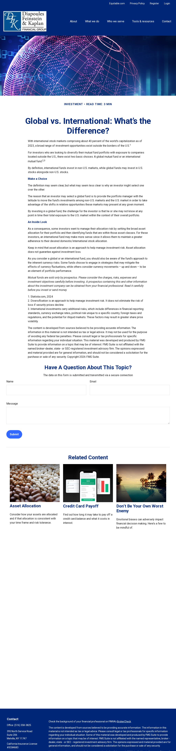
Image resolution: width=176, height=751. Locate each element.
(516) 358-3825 (22, 725)
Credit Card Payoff (80, 506)
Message (12, 403)
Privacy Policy (137, 3)
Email (93, 381)
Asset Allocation (25, 506)
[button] (74, 21)
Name (9, 381)
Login (167, 3)
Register (154, 3)
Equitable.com (117, 3)
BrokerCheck (124, 721)
